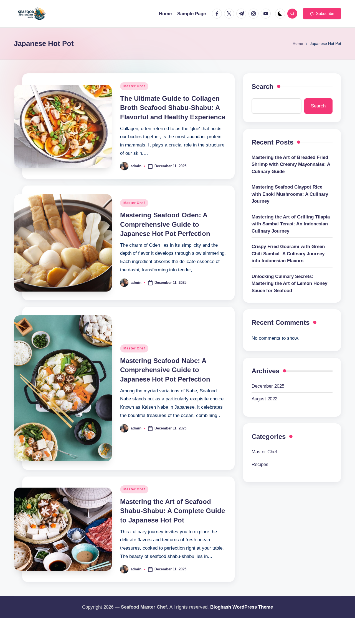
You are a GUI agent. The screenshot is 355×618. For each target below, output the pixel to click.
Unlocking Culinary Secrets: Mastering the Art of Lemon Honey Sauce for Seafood (289, 283)
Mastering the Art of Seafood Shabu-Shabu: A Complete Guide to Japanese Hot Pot (172, 511)
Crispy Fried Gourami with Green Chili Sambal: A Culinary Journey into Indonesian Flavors (288, 254)
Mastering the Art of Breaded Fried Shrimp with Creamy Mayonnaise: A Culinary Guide (291, 164)
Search (262, 86)
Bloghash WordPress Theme (241, 607)
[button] (322, 13)
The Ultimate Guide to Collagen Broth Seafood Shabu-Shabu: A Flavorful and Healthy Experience (172, 108)
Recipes (260, 464)
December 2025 (268, 386)
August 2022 (264, 399)
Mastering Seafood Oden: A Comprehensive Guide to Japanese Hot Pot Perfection (165, 224)
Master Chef (134, 86)
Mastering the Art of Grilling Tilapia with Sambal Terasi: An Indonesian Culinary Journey (291, 224)
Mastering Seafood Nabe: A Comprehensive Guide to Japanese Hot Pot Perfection (165, 370)
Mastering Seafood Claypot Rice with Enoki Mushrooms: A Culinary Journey (290, 194)
